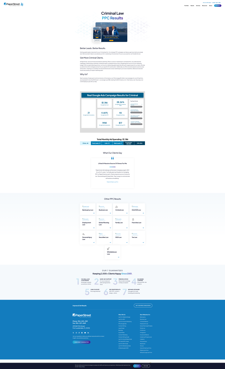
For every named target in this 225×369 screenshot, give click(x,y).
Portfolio (186, 5)
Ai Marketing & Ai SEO (123, 348)
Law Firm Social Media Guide (125, 339)
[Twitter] (73, 333)
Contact (217, 5)
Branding (120, 330)
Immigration (143, 332)
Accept (137, 365)
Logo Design (121, 328)
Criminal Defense (144, 321)
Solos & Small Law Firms (145, 348)
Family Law (142, 328)
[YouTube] (85, 333)
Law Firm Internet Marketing (124, 321)
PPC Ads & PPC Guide (123, 341)
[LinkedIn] (88, 333)
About (210, 5)
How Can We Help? (207, 2)
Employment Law (144, 323)
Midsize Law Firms (144, 350)
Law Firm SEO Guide (123, 343)
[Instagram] (76, 333)
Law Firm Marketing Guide (124, 345)
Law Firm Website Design (124, 317)
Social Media (121, 332)
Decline (146, 365)
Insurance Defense (144, 334)
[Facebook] (79, 333)
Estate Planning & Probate (146, 326)
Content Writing (122, 326)
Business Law (143, 319)
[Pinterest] (82, 333)
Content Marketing (122, 334)
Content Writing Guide (123, 337)
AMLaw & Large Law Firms (146, 352)
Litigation (142, 339)
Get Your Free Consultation (143, 305)
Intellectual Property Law (146, 337)
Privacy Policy (82, 366)
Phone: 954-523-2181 (80, 321)
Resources (204, 5)
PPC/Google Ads (122, 323)
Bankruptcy (143, 317)
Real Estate (142, 343)
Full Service (142, 330)
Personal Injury (143, 341)
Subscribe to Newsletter (81, 342)
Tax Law (142, 345)
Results (192, 5)
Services (198, 5)
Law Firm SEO (121, 319)
